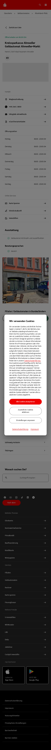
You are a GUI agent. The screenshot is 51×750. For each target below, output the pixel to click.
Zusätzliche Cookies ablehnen (25, 411)
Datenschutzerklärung (32, 361)
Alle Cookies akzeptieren (25, 402)
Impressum (35, 429)
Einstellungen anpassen (25, 420)
